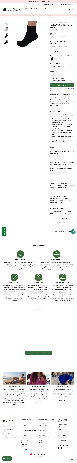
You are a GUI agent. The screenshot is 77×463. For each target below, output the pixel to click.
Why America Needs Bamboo (28, 430)
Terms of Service (25, 446)
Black (51, 58)
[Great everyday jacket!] (38, 378)
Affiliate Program (25, 440)
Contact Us (42, 442)
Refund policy (24, 449)
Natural (55, 58)
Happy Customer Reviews (27, 432)
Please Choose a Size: (60, 42)
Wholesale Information (26, 437)
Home (51, 22)
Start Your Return (43, 425)
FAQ (22, 427)
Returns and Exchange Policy (46, 427)
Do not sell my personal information (27, 443)
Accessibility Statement (45, 432)
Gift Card (23, 435)
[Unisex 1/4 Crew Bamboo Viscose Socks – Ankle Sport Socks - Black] (10, 338)
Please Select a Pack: (59, 63)
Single (53, 66)
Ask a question (62, 226)
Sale (37, 10)
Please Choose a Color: (62, 55)
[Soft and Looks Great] (62, 378)
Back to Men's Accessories (39, 353)
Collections (56, 22)
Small (53, 46)
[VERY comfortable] (14, 378)
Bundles (30, 10)
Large (66, 46)
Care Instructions (62, 222)
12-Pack (67, 66)
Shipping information (62, 218)
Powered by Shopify (38, 457)
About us (23, 423)
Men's (36, 8)
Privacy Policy (42, 435)
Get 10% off (4, 231)
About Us (45, 10)
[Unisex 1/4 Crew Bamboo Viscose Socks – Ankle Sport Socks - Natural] (12, 338)
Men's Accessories (65, 22)
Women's (28, 8)
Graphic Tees (46, 8)
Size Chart (42, 430)
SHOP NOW (49, 15)
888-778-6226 (6, 431)
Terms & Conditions (44, 437)
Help (40, 440)
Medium (60, 46)
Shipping (52, 36)
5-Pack (60, 66)
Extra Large (54, 51)
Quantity (53, 71)
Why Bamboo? (24, 425)
